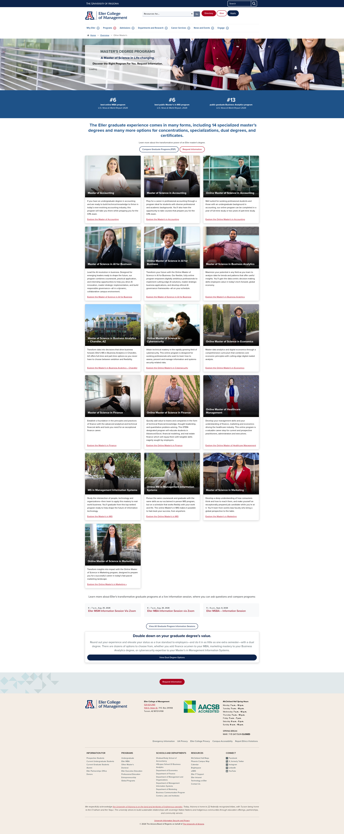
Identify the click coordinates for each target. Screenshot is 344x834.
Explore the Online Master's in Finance (164, 445)
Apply (233, 13)
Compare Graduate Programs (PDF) (159, 149)
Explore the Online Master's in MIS (162, 516)
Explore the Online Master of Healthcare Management (230, 445)
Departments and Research (151, 28)
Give (222, 13)
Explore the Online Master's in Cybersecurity (167, 368)
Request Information (192, 149)
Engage (221, 28)
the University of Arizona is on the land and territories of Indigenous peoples (147, 806)
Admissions (125, 28)
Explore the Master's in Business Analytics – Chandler (112, 368)
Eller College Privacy (200, 741)
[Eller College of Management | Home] (113, 15)
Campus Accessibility (222, 741)
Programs (107, 28)
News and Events (202, 28)
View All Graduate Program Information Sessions (172, 626)
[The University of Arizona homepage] (102, 3)
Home (93, 35)
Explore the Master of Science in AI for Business (109, 297)
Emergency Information (164, 741)
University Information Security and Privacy (172, 820)
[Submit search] (254, 3)
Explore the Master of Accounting (103, 219)
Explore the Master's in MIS (99, 516)
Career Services (178, 28)
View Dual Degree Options (172, 657)
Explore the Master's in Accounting (162, 219)
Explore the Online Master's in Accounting (225, 219)
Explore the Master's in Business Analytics (225, 297)
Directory (209, 13)
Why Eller (91, 28)
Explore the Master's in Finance (102, 445)
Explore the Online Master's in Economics (224, 368)
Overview (104, 35)
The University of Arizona (193, 824)
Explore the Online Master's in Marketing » (107, 584)
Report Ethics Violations (246, 741)
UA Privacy (182, 741)
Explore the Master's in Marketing (221, 516)
